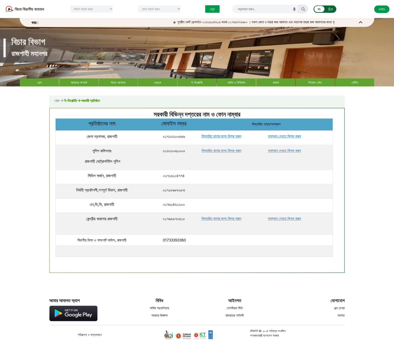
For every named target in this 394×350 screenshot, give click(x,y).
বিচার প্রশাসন (118, 82)
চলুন (212, 9)
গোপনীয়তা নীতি (235, 308)
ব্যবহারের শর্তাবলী (235, 315)
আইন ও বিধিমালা (236, 82)
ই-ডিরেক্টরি (197, 82)
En (330, 9)
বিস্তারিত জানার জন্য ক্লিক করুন (221, 136)
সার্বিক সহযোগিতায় (159, 308)
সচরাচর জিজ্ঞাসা (159, 315)
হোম (39, 82)
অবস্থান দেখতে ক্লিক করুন (284, 136)
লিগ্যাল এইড (315, 82)
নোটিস (354, 82)
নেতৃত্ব (157, 82)
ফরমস (276, 82)
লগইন (382, 9)
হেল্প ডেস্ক (339, 308)
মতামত (341, 315)
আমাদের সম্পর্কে (79, 82)
